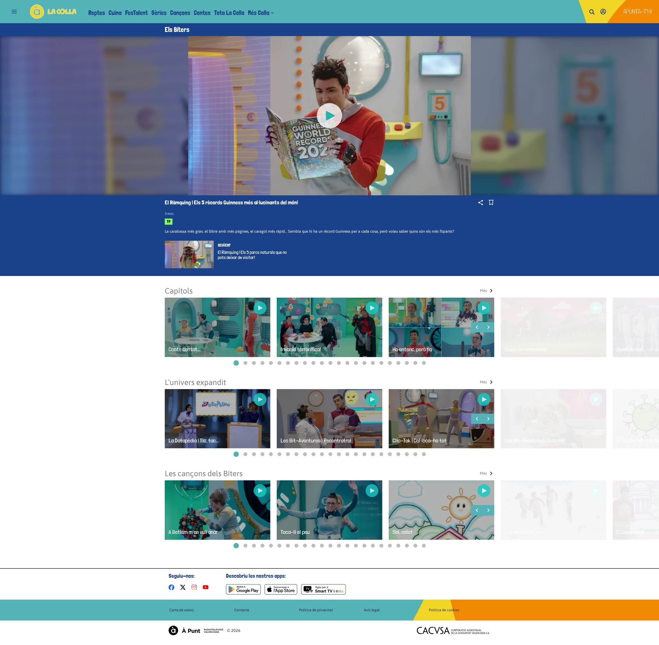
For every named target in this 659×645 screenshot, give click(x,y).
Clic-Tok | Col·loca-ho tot (420, 440)
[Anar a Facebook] (172, 587)
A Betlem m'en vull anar (193, 532)
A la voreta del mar (524, 532)
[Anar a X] (184, 587)
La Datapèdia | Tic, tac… (194, 440)
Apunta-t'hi (637, 11)
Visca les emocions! (526, 349)
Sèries (159, 13)
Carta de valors (181, 610)
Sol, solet (403, 532)
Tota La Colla (229, 13)
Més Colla (258, 13)
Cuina (115, 13)
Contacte (241, 610)
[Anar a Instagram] (195, 587)
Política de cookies (444, 610)
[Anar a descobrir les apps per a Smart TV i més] (323, 589)
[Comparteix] (480, 202)
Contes (202, 13)
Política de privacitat (316, 610)
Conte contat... (185, 349)
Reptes (96, 13)
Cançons (180, 13)
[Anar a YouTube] (207, 587)
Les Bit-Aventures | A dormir (535, 440)
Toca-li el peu (295, 532)
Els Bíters (177, 29)
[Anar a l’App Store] (281, 589)
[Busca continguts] (592, 12)
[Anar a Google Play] (243, 589)
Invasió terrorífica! (301, 349)
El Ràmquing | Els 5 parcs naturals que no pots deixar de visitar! (252, 255)
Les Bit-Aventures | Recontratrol (316, 440)
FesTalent (136, 13)
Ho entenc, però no (412, 349)
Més (483, 290)
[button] (236, 363)
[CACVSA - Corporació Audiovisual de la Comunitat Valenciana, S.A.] (453, 630)
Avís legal (372, 610)
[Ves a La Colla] (53, 11)
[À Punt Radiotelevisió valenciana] (196, 630)
